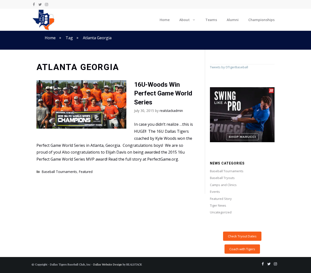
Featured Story (221, 198)
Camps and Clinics (223, 185)
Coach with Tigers (242, 249)
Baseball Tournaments (59, 171)
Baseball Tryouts (222, 178)
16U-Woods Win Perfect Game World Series (163, 93)
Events (215, 191)
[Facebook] (34, 4)
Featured (86, 171)
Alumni (233, 19)
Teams (211, 19)
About (184, 19)
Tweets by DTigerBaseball (229, 67)
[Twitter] (40, 4)
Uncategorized (221, 212)
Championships (261, 19)
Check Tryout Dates (242, 236)
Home (165, 19)
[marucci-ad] (242, 141)
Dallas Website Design (107, 264)
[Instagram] (46, 4)
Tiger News (218, 205)
